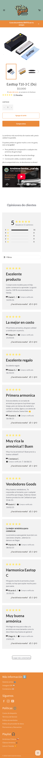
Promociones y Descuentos (12, 727)
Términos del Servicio (9, 717)
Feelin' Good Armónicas (14, 756)
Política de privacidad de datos (13, 724)
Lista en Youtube (8, 746)
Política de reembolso (10, 720)
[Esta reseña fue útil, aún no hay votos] (30, 304)
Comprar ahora (21, 124)
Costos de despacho (9, 713)
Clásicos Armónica (8, 743)
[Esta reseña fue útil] (30, 511)
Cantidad (5, 102)
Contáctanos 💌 (8, 689)
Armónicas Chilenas (9, 739)
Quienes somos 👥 (9, 682)
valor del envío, (14, 92)
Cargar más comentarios (22, 658)
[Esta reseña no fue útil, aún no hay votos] (34, 304)
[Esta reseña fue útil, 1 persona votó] (30, 377)
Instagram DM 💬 (8, 685)
